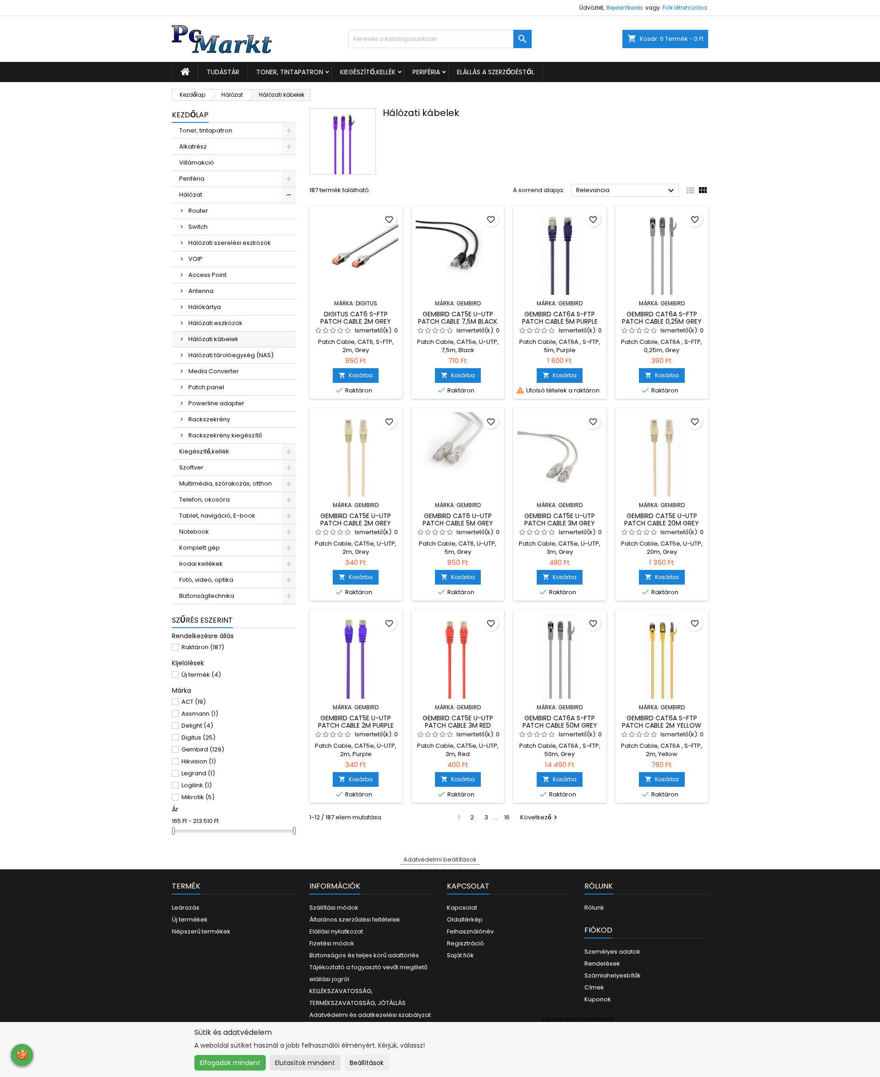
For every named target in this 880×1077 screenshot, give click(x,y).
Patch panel (206, 387)
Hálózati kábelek (213, 339)
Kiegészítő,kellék (368, 72)
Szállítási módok (333, 907)
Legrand (198, 773)
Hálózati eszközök (215, 323)
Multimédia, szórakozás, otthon (225, 483)
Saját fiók (460, 955)
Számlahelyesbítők (612, 975)
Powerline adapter (216, 403)
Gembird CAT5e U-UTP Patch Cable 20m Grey (661, 519)
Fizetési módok (331, 943)
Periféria (426, 72)
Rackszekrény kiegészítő (225, 435)
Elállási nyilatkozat (336, 931)
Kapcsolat (462, 907)
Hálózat (190, 194)
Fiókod (598, 930)
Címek (594, 987)
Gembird (203, 749)
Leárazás (185, 907)
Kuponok (597, 999)
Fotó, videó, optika (206, 579)
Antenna (201, 291)
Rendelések (602, 963)
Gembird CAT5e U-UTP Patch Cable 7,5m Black (457, 317)
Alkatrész (193, 146)
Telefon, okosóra (204, 499)
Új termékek (190, 919)
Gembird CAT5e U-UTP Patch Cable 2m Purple (356, 721)
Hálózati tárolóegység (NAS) (231, 355)
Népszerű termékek (201, 931)
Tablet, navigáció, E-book (217, 515)
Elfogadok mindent (230, 1062)
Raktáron (203, 647)
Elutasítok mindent (305, 1062)
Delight (197, 725)
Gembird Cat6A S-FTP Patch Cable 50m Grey (559, 721)
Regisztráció (465, 943)
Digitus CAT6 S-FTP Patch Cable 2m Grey (355, 317)
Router (198, 210)
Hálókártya (204, 307)
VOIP (195, 258)
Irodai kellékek (201, 563)
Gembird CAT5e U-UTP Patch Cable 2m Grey (355, 519)
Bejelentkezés (624, 7)
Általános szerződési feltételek (354, 919)
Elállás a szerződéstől (495, 72)
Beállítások (367, 1062)
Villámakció (196, 162)
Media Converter (213, 371)
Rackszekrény (209, 419)
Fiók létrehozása (684, 7)
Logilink (197, 785)
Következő (540, 817)
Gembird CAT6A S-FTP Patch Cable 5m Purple (560, 317)
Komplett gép (199, 547)
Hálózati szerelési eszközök (229, 242)
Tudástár (223, 72)
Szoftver (191, 467)
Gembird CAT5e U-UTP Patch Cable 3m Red (458, 721)
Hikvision (199, 761)
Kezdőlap (190, 115)
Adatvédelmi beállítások (440, 859)
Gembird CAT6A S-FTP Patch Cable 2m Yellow (661, 721)
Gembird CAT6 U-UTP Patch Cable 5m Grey (458, 519)
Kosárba (356, 375)
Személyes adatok (612, 951)
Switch (198, 226)
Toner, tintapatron (289, 72)
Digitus (198, 737)
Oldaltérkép (465, 919)
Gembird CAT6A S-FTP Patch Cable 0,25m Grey (662, 317)
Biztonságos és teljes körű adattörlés (364, 955)
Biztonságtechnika (206, 595)
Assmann (200, 713)
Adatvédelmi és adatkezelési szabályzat (370, 1015)
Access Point (207, 275)
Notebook (194, 531)
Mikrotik (198, 797)
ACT (194, 701)
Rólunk (594, 907)
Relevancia (626, 190)
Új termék (201, 674)
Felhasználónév (470, 931)
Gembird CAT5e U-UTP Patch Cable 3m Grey (559, 519)
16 (507, 817)
